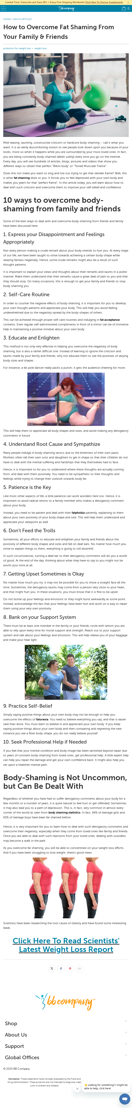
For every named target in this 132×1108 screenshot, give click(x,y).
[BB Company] (66, 8)
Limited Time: (64, 2)
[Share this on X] (52, 968)
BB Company (21, 1068)
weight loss (40, 48)
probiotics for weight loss (17, 48)
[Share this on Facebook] (61, 968)
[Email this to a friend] (79, 968)
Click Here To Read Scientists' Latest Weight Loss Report (66, 945)
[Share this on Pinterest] (70, 968)
